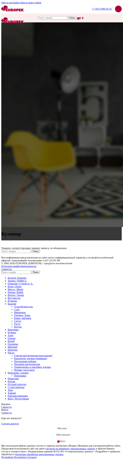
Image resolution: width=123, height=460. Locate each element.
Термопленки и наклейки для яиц (32, 367)
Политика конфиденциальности (18, 266)
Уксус (17, 324)
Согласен (32, 457)
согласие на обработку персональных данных (70, 448)
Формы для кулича (24, 370)
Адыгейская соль (23, 306)
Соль (17, 309)
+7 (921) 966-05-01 (102, 9)
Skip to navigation (10, 2)
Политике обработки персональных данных (39, 454)
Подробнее (13, 457)
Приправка (20, 375)
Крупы (18, 326)
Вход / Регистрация (18, 398)
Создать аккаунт (10, 423)
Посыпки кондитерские (27, 364)
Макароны (20, 312)
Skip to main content (30, 2)
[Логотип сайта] (12, 14)
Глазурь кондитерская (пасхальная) (33, 355)
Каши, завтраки (22, 318)
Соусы (17, 321)
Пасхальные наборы (25, 361)
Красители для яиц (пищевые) (30, 358)
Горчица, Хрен (22, 315)
